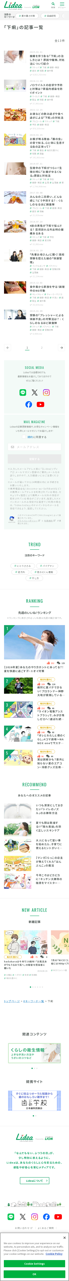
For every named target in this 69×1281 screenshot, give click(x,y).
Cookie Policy (54, 1254)
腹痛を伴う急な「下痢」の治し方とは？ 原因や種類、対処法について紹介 (47, 59)
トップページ (12, 1001)
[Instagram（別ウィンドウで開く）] (46, 392)
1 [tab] (30, 987)
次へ (60, 350)
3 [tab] (35, 987)
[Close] (65, 1238)
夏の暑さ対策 (28, 15)
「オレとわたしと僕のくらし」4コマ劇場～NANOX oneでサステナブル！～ (51, 741)
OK (34, 1274)
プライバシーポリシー (28, 520)
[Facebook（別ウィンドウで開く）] (28, 404)
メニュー (62, 7)
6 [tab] (42, 987)
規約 (30, 437)
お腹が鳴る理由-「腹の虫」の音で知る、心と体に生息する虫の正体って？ (47, 142)
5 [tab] (40, 987)
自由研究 (53, 15)
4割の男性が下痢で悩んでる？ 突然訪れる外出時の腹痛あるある (47, 229)
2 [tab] (32, 987)
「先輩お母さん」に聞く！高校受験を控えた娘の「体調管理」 (47, 258)
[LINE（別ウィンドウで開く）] (22, 392)
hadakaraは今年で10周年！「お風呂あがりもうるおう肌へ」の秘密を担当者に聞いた (25, 965)
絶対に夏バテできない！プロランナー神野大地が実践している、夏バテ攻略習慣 (50, 693)
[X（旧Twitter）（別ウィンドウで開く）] (34, 392)
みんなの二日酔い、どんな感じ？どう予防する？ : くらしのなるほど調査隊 (46, 200)
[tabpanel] (25, 955)
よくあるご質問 (46, 1227)
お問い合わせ (22, 1227)
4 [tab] (37, 987)
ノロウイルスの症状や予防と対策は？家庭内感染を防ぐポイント (46, 88)
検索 (53, 7)
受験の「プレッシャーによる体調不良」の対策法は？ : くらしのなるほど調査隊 (47, 319)
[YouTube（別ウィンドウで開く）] (40, 404)
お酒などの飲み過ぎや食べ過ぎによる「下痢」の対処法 (47, 115)
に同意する (37, 437)
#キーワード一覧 (33, 1001)
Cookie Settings (34, 1263)
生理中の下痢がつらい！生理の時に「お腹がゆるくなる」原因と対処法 (46, 171)
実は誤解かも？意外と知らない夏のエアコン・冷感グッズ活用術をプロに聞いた (51, 765)
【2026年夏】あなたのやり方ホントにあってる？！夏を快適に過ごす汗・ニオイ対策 (34, 669)
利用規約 (48, 520)
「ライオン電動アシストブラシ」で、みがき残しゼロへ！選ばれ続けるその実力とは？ (51, 717)
